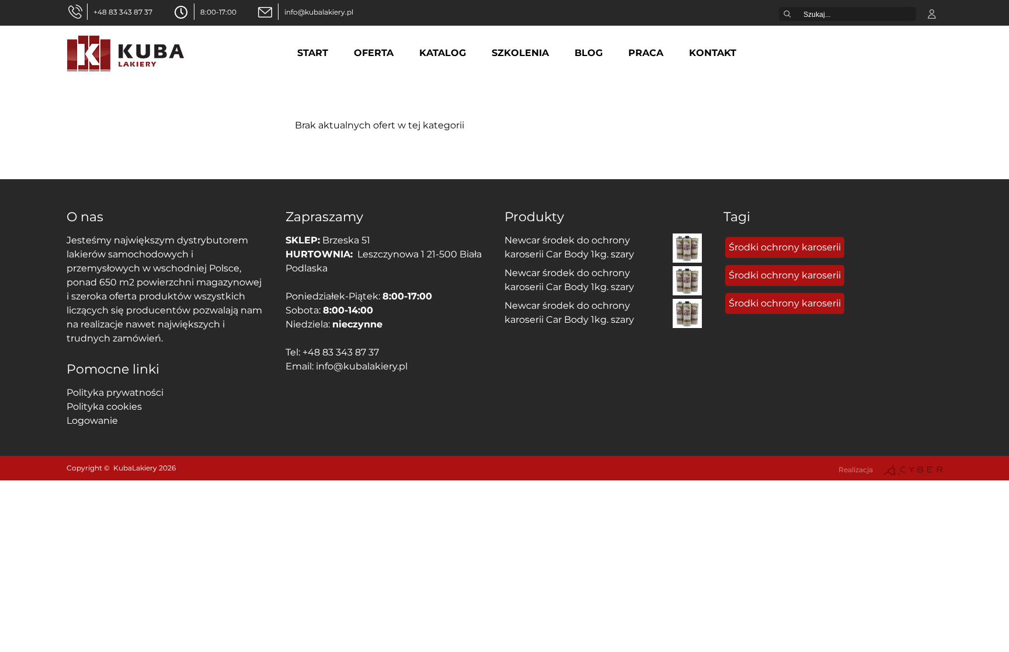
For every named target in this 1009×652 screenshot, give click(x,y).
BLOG (589, 52)
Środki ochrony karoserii (785, 247)
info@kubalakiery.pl (318, 12)
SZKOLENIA (520, 52)
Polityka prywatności (115, 392)
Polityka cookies (104, 406)
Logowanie (92, 420)
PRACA (645, 52)
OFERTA (374, 52)
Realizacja (855, 469)
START (312, 52)
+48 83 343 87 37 (122, 12)
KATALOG (442, 52)
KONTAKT (712, 52)
